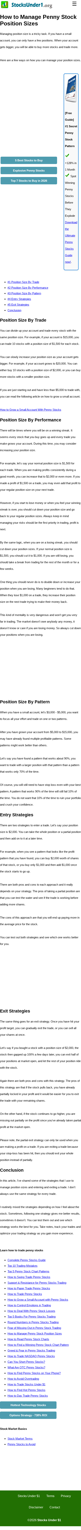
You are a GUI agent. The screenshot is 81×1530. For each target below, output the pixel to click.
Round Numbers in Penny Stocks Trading (33, 1322)
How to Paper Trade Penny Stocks (29, 1288)
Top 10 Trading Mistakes (22, 1265)
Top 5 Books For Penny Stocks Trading (32, 1316)
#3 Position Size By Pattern (24, 293)
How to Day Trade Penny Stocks (28, 1395)
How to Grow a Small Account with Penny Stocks (38, 1299)
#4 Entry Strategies (19, 299)
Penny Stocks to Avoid (21, 1444)
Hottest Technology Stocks (28, 1405)
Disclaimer (36, 1507)
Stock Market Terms (20, 1438)
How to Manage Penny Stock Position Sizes (35, 1333)
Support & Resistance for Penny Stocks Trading (37, 1282)
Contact (55, 1507)
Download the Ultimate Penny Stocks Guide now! (71, 242)
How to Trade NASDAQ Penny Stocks (31, 1356)
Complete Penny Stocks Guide (27, 1260)
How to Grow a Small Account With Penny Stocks (30, 409)
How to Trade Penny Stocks (25, 1294)
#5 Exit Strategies (18, 304)
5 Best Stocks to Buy (29, 160)
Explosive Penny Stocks (29, 170)
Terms (50, 1496)
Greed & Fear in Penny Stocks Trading (31, 1350)
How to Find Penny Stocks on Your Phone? (34, 1373)
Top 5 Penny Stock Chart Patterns (28, 1271)
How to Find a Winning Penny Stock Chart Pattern (38, 1344)
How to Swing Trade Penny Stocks (29, 1277)
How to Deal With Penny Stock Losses (31, 1311)
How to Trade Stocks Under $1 (26, 1384)
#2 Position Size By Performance (28, 287)
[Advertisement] (31, 668)
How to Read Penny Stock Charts (28, 1339)
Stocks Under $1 (29, 1496)
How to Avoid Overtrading (23, 1378)
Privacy (66, 1496)
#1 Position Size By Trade (23, 282)
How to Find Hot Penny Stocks (26, 1390)
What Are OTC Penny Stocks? (26, 1367)
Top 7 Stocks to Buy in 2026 (29, 180)
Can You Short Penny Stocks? (26, 1361)
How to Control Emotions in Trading (29, 1305)
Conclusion (14, 310)
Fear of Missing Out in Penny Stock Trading (34, 1327)
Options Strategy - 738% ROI (28, 1415)
